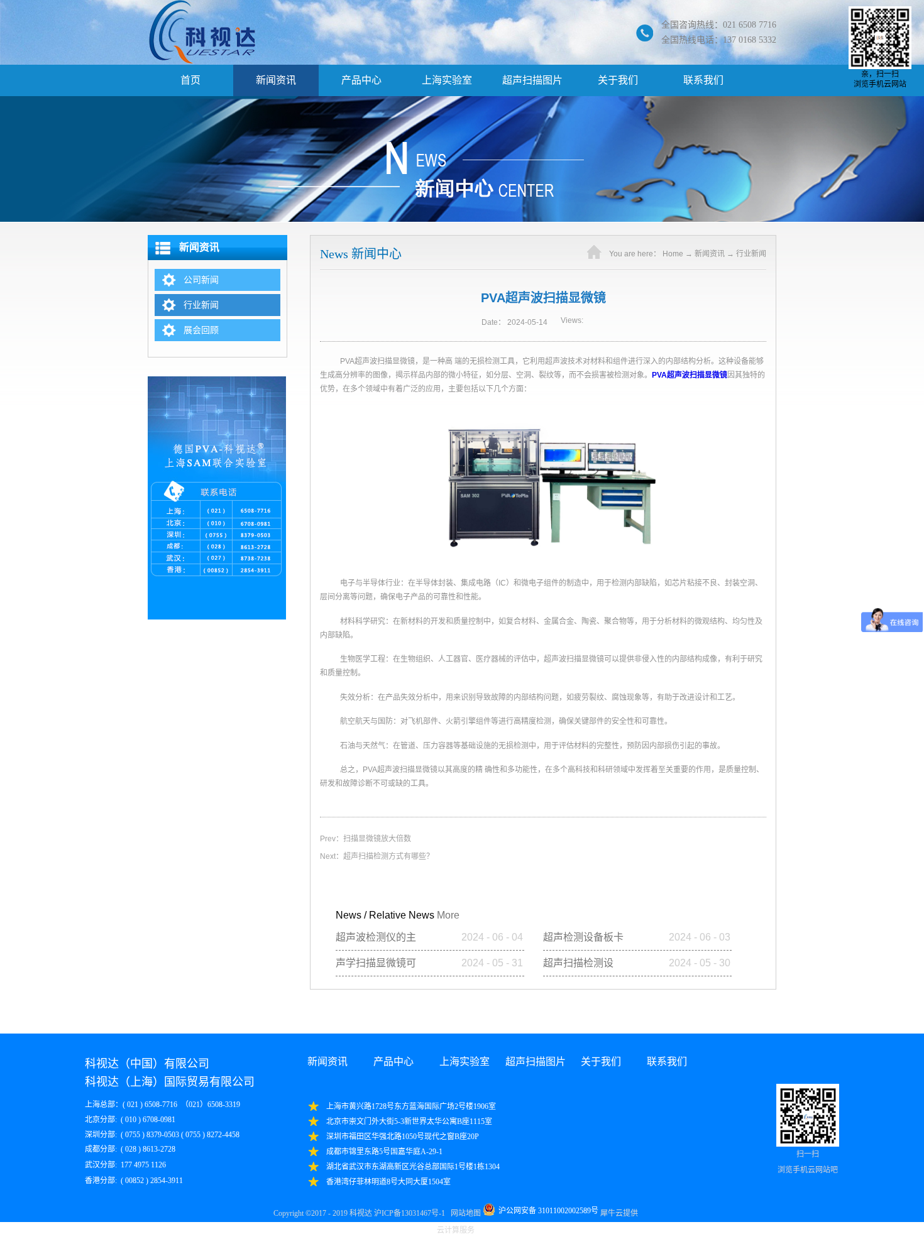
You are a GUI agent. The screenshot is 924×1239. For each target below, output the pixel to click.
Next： (377, 856)
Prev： (365, 838)
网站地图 (464, 1213)
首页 (190, 80)
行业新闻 (751, 253)
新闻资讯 (710, 253)
